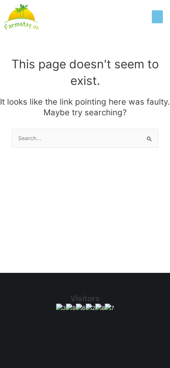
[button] (157, 16)
